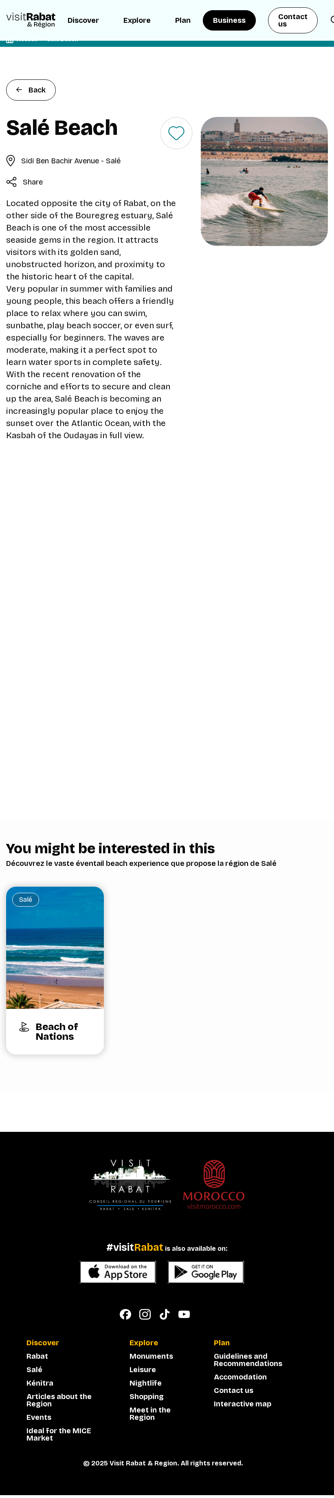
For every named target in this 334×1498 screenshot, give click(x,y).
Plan (183, 20)
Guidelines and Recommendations (248, 1360)
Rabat (37, 1356)
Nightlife (146, 1383)
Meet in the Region (150, 1414)
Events (38, 1417)
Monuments (151, 1356)
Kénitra (39, 1383)
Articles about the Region (59, 1400)
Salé (34, 1369)
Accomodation (240, 1377)
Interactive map (242, 1403)
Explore (137, 20)
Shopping (147, 1396)
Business (229, 20)
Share (33, 182)
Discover (83, 20)
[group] (55, 970)
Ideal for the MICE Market (58, 1434)
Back (37, 90)
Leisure (143, 1369)
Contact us (293, 20)
